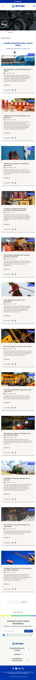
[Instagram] (23, 669)
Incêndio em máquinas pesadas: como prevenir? (17, 479)
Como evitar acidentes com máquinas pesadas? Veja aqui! (17, 256)
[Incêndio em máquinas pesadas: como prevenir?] (18, 469)
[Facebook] (13, 669)
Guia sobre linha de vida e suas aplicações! (14, 301)
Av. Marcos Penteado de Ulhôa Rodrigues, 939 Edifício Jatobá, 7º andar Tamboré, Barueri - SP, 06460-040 (18, 672)
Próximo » (24, 602)
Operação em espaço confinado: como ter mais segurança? (17, 434)
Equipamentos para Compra (17, 649)
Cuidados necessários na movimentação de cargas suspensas (17, 569)
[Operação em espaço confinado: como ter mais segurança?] (18, 424)
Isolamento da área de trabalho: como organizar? (17, 116)
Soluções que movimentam (17, 660)
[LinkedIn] (19, 669)
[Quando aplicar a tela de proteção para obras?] (18, 60)
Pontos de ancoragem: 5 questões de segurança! (16, 164)
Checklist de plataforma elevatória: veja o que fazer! (17, 390)
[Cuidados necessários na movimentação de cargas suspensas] (18, 559)
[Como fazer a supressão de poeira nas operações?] (18, 515)
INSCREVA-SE (28, 631)
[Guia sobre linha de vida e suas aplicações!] (18, 290)
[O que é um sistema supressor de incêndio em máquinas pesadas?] (18, 199)
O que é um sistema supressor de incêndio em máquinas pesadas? (15, 209)
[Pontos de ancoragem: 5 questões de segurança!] (18, 154)
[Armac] (18, 6)
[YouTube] (16, 669)
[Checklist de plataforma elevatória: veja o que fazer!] (18, 380)
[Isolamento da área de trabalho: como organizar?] (18, 106)
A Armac (17, 654)
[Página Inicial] (2, 32)
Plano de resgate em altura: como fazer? (18, 346)
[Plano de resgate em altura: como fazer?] (18, 337)
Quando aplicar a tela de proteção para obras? (17, 70)
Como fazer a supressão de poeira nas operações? (17, 525)
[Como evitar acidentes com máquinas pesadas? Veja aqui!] (18, 245)
